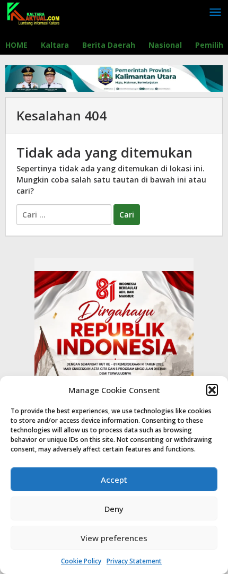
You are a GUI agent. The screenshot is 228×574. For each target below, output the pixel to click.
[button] (212, 390)
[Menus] (215, 12)
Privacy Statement (134, 561)
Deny (114, 508)
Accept (114, 479)
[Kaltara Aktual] (33, 12)
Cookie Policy (81, 561)
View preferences (114, 538)
